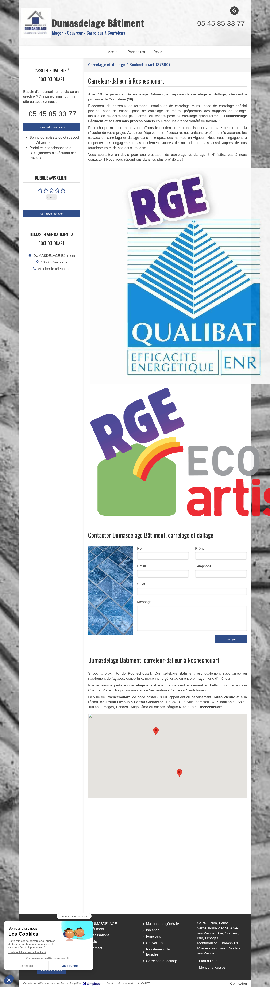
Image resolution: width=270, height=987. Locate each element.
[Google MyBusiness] (234, 10)
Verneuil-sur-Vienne (164, 690)
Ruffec (107, 690)
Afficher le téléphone (54, 269)
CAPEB (146, 983)
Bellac (215, 685)
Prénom (201, 548)
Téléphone (203, 566)
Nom (140, 548)
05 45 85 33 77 (221, 23)
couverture (134, 679)
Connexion (238, 984)
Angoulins (122, 690)
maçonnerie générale (162, 679)
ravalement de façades (106, 679)
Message (144, 602)
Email (141, 566)
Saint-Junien (196, 690)
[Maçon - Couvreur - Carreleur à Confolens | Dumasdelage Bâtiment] (36, 23)
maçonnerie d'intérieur (213, 679)
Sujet (141, 584)
